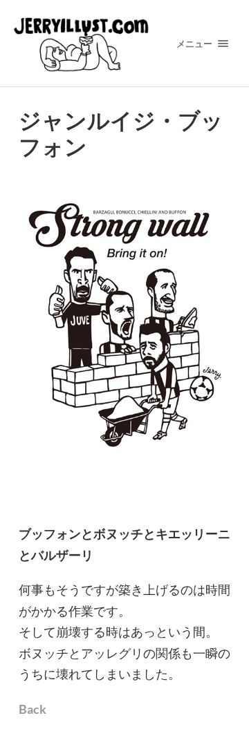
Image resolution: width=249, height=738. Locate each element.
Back (32, 709)
